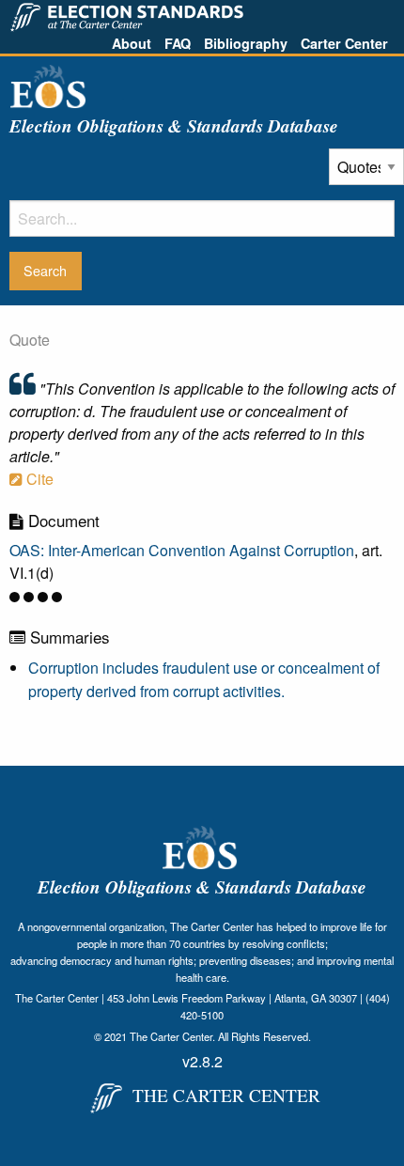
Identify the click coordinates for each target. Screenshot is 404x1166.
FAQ (177, 43)
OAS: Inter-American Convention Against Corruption (181, 550)
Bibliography (245, 43)
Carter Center (344, 43)
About (131, 43)
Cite (38, 479)
